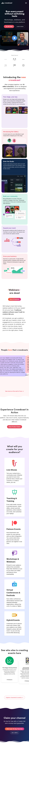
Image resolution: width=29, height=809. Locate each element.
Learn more (20, 26)
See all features (14, 299)
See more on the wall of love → (14, 391)
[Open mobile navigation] (26, 3)
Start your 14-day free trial (15, 729)
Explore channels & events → (14, 697)
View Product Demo (14, 426)
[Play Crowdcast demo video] (14, 38)
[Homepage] (6, 3)
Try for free (9, 26)
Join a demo (14, 732)
